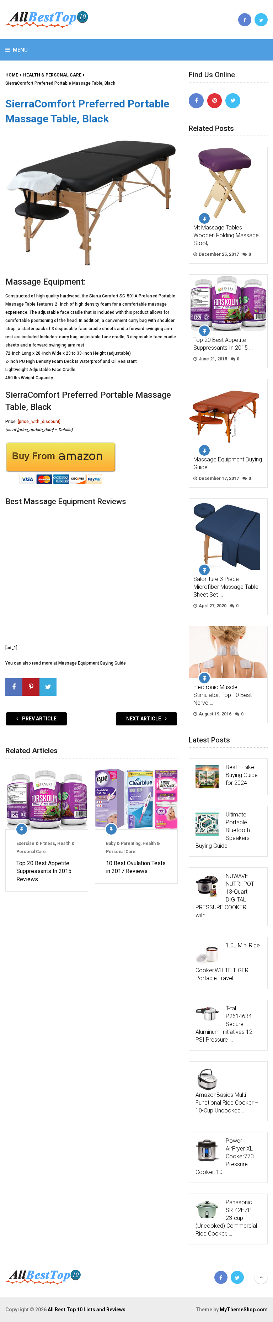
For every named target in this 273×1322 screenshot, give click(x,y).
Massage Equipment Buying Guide (92, 663)
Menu (20, 50)
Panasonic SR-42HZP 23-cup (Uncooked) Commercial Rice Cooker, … (226, 1218)
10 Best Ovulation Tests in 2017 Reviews (136, 867)
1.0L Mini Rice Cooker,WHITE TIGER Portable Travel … (228, 962)
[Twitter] (232, 100)
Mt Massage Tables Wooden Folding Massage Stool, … (226, 235)
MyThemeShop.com (244, 1309)
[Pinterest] (214, 100)
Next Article (144, 718)
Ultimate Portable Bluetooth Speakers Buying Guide (223, 830)
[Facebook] (196, 100)
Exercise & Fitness (35, 843)
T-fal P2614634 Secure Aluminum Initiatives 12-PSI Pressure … (225, 1024)
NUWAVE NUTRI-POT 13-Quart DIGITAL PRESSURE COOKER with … (225, 896)
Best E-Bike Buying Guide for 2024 (242, 775)
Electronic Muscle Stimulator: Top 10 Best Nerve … (222, 695)
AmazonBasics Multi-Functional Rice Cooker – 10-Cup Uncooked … (227, 1102)
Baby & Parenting (123, 843)
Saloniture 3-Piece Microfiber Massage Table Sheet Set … (225, 587)
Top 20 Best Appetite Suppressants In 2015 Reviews (43, 871)
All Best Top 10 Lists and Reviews (86, 1309)
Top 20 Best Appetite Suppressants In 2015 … (223, 344)
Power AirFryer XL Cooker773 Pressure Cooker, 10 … (225, 1156)
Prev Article (39, 718)
